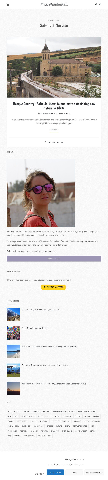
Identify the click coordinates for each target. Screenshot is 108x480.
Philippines (12, 431)
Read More (54, 130)
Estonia (87, 416)
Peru (92, 426)
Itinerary (43, 421)
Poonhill (23, 431)
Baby (16, 416)
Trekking (41, 436)
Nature (59, 426)
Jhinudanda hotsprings (60, 421)
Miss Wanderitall (54, 4)
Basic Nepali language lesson (35, 328)
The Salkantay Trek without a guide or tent (40, 309)
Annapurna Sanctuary (86, 411)
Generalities (22, 421)
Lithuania (96, 421)
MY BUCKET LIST (54, 258)
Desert (77, 416)
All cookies (55, 472)
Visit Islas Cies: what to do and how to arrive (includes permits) (49, 346)
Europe (96, 416)
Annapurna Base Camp (41, 411)
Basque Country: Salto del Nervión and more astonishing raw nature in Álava (54, 105)
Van (49, 436)
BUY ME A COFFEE (54, 287)
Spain (92, 431)
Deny (74, 472)
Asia (9, 416)
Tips (9, 436)
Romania (44, 431)
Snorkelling (67, 431)
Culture (57, 416)
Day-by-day (67, 416)
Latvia (86, 421)
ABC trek (17, 411)
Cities (48, 416)
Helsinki (33, 421)
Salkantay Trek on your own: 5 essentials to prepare (45, 365)
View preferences (94, 472)
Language (77, 421)
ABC (9, 411)
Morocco (49, 426)
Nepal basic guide (80, 426)
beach (40, 416)
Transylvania (29, 436)
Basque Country (28, 416)
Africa (26, 411)
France (11, 421)
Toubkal (17, 436)
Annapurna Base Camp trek (64, 411)
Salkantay (55, 431)
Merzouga (38, 426)
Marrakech (26, 426)
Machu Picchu (13, 426)
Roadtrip (34, 431)
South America (81, 431)
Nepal (67, 426)
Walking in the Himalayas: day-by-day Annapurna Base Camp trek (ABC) (54, 383)
